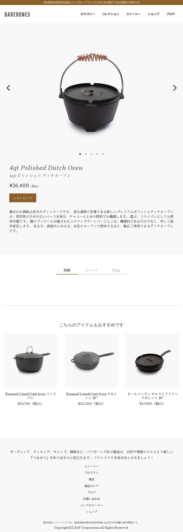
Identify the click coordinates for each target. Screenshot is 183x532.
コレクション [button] (110, 14)
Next (174, 88)
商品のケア (91, 486)
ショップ (153, 14)
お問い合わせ (91, 499)
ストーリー (133, 14)
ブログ (170, 14)
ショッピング (22, 198)
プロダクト (91, 473)
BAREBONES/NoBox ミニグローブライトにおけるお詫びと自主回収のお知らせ (92, 2)
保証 (91, 479)
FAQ (116, 270)
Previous (8, 88)
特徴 (67, 270)
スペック (91, 270)
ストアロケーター (91, 505)
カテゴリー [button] (88, 14)
